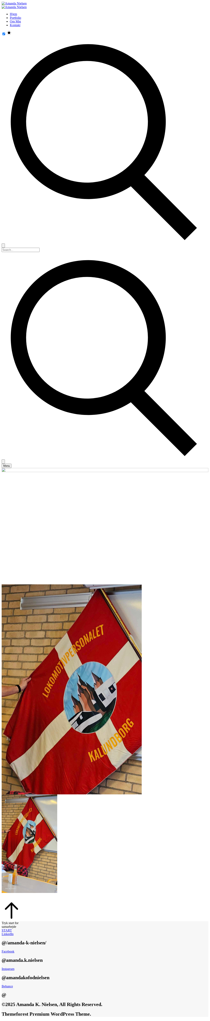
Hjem (13, 14)
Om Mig (15, 21)
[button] (105, 930)
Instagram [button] (8, 969)
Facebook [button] (8, 951)
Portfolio (15, 17)
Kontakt (15, 25)
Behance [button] (7, 986)
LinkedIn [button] (8, 934)
